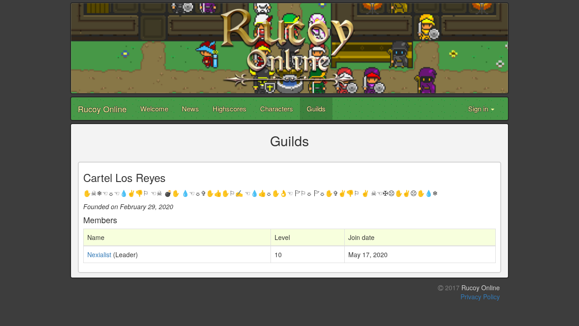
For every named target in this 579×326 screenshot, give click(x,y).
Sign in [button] (479, 108)
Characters (276, 108)
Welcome (154, 108)
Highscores (230, 108)
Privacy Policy (480, 296)
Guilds (316, 108)
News (190, 108)
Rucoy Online (102, 109)
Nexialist (99, 254)
